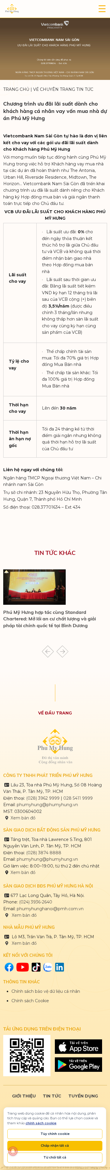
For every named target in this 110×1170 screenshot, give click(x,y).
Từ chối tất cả (54, 1157)
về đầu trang (55, 713)
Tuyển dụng (83, 1096)
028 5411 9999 (78, 798)
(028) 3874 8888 (44, 852)
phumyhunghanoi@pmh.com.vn (50, 908)
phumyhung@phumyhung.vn (47, 804)
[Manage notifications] (13, 1151)
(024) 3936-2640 (35, 902)
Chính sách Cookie (30, 1000)
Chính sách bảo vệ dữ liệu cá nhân (45, 991)
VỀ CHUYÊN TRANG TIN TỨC (63, 89)
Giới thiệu (24, 1096)
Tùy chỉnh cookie (55, 1134)
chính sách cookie (41, 1123)
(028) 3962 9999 (43, 798)
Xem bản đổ (24, 943)
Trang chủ (16, 89)
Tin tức (52, 1096)
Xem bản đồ (23, 818)
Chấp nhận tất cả (55, 1145)
